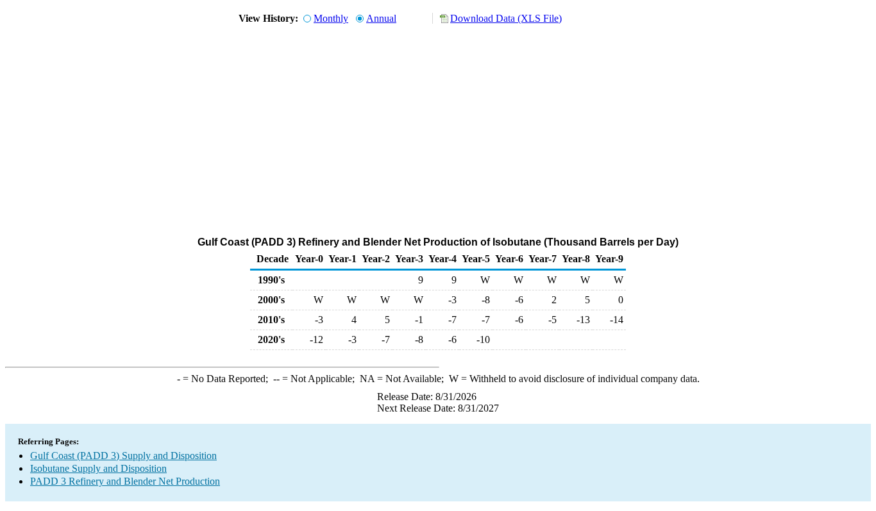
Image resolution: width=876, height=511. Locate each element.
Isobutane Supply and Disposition (98, 468)
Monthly (331, 18)
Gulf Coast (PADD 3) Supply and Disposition (123, 455)
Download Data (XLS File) (506, 18)
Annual (381, 18)
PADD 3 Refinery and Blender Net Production (125, 481)
